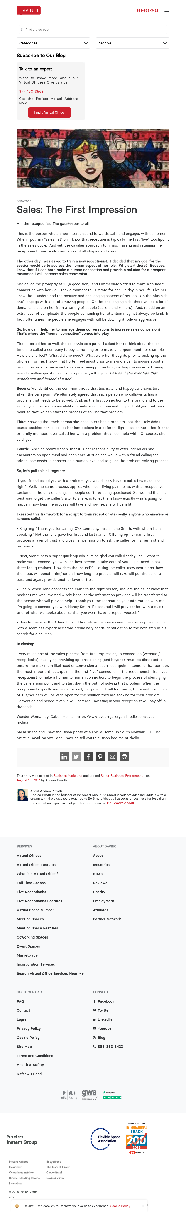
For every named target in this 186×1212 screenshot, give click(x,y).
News (98, 874)
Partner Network (107, 919)
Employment (103, 901)
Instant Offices (18, 1161)
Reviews (100, 883)
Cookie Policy (28, 1038)
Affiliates (100, 910)
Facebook (106, 1001)
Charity (99, 892)
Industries (101, 865)
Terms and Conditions (35, 1056)
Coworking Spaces (32, 937)
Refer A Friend (29, 1074)
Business (117, 775)
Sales (105, 775)
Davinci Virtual (55, 1178)
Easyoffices (53, 1161)
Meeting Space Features (37, 928)
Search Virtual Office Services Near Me (50, 974)
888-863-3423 (147, 10)
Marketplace (27, 955)
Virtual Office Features (36, 865)
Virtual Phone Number (35, 910)
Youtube (104, 1029)
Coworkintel (54, 1172)
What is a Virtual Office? (38, 874)
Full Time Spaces (31, 883)
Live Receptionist (31, 892)
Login (21, 1020)
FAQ (20, 1001)
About (98, 856)
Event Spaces (28, 946)
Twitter (104, 1011)
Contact (23, 1011)
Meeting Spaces (30, 919)
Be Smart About (120, 803)
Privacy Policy (29, 1029)
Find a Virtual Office (49, 112)
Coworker (15, 1167)
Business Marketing (68, 775)
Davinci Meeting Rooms (24, 1178)
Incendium (15, 1183)
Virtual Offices (29, 856)
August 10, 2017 (28, 780)
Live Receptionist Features (39, 901)
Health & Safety (30, 1065)
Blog (101, 1038)
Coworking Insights (21, 1172)
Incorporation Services (36, 965)
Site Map (24, 1047)
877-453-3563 (31, 91)
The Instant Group (58, 1167)
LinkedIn (105, 1020)
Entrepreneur (134, 775)
